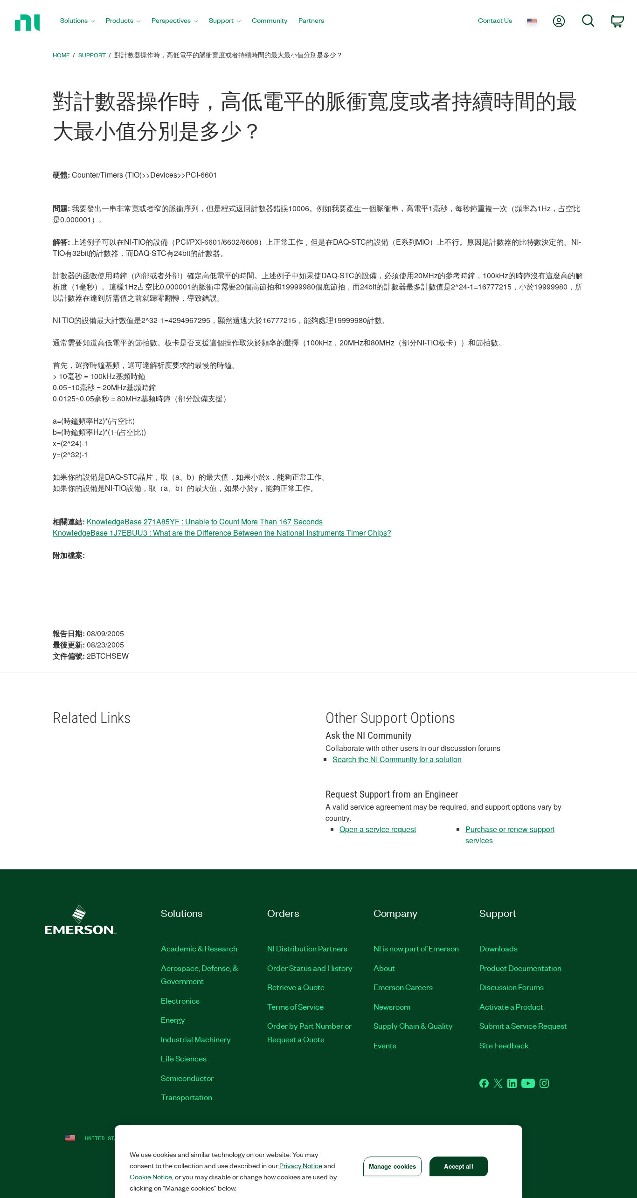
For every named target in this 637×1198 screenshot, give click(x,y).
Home (61, 54)
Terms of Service (295, 1006)
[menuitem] (77, 22)
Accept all (458, 1166)
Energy (173, 1019)
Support (92, 54)
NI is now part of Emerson (416, 948)
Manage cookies (392, 1166)
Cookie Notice (151, 1176)
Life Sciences (184, 1058)
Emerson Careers (403, 987)
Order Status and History (310, 968)
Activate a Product (511, 1006)
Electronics (180, 1000)
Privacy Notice (300, 1165)
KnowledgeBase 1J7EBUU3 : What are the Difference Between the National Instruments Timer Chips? (222, 532)
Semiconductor (187, 1078)
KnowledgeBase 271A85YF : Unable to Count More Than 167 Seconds (205, 521)
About (384, 968)
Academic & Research (199, 948)
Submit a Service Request (523, 1025)
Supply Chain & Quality (413, 1025)
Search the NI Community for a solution (397, 759)
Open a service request (377, 829)
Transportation (186, 1097)
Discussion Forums (511, 987)
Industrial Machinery (196, 1039)
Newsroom (392, 1006)
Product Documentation (520, 968)
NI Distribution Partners (307, 948)
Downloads (498, 948)
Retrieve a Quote (296, 987)
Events (385, 1045)
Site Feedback (504, 1045)
